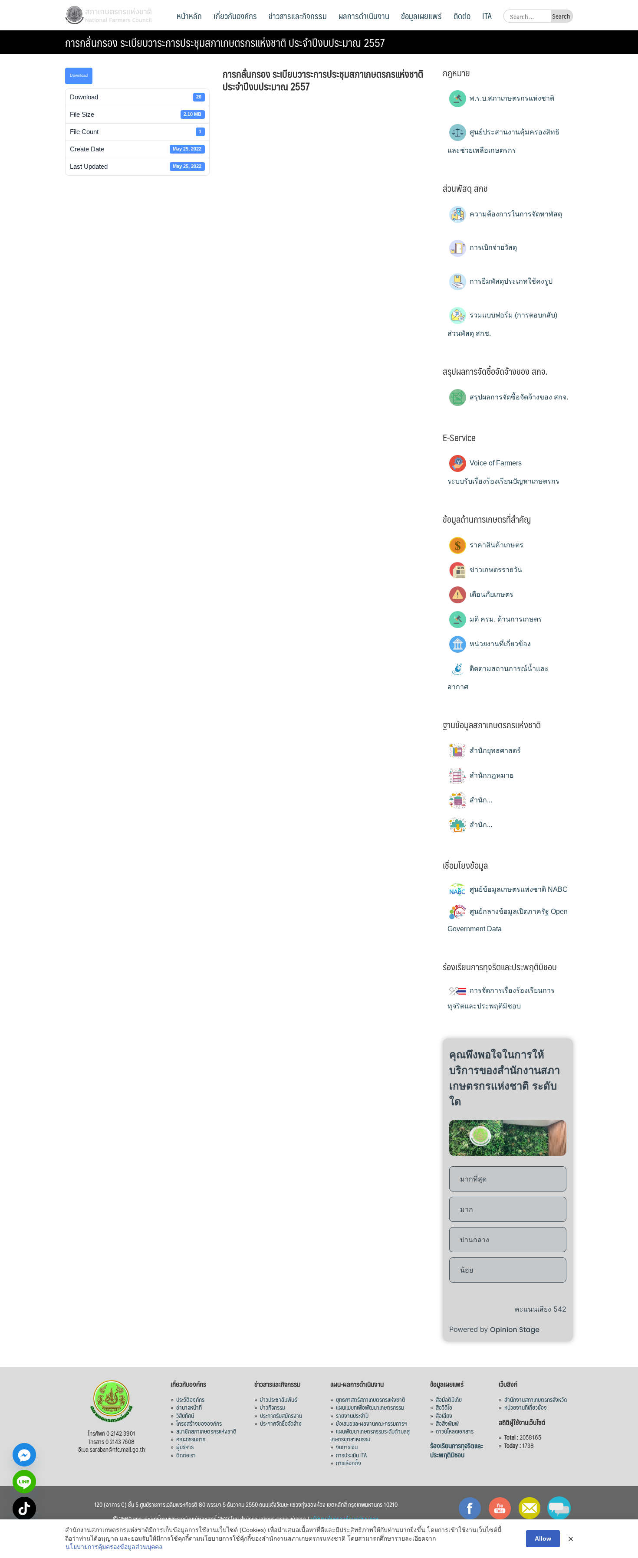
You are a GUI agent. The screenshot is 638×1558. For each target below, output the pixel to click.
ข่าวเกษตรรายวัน (495, 569)
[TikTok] (24, 1508)
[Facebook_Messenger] (24, 1454)
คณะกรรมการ (190, 1439)
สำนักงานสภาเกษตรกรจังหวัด (535, 1399)
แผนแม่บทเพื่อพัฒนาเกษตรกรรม (370, 1407)
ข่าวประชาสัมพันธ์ (278, 1399)
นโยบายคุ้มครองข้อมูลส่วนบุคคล (344, 1518)
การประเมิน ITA (351, 1455)
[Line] (24, 1481)
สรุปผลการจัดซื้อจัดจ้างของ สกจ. (518, 397)
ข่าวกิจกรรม (272, 1407)
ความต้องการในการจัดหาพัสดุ (515, 214)
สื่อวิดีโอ (444, 1407)
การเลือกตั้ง (348, 1462)
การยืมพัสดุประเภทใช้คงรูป (510, 281)
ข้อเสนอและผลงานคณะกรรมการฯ (371, 1423)
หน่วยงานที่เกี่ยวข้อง (499, 644)
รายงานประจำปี (352, 1415)
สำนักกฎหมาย (490, 775)
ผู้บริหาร (185, 1446)
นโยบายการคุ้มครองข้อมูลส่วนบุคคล (114, 1546)
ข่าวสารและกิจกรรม (298, 16)
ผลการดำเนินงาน (364, 16)
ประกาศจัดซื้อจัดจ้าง (281, 1423)
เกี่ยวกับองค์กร (235, 16)
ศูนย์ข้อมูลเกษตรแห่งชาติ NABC (518, 889)
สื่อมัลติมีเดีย (449, 1399)
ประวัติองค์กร (190, 1399)
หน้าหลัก (189, 16)
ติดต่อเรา (186, 1455)
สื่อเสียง (444, 1415)
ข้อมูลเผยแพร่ (421, 16)
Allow (543, 1538)
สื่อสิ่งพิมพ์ (447, 1423)
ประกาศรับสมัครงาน (281, 1415)
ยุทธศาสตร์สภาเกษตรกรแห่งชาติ (370, 1399)
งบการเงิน (347, 1446)
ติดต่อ (462, 16)
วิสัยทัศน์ (185, 1415)
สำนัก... (480, 800)
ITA (487, 16)
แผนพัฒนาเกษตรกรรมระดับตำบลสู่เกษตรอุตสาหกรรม (370, 1435)
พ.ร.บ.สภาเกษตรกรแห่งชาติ (511, 98)
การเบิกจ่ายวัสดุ (492, 247)
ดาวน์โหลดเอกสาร (455, 1431)
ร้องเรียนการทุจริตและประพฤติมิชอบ (456, 1450)
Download (79, 75)
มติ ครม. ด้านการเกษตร (505, 619)
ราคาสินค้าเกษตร (495, 545)
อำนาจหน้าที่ (189, 1407)
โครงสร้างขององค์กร (199, 1423)
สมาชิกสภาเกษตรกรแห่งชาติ (206, 1431)
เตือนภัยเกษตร (490, 594)
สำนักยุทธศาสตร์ (494, 750)
